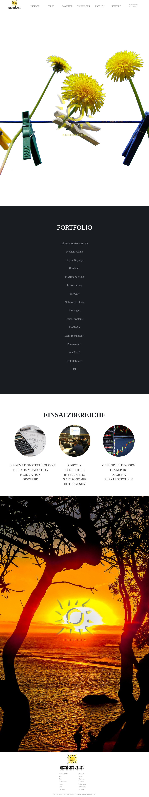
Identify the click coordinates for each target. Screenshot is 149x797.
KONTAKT (116, 6)
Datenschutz (63, 781)
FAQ (60, 779)
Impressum (82, 789)
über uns (81, 779)
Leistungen (82, 784)
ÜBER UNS (100, 6)
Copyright (62, 789)
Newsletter (82, 787)
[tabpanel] (133, 5)
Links (60, 787)
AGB (60, 776)
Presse (61, 784)
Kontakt (81, 781)
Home (80, 776)
